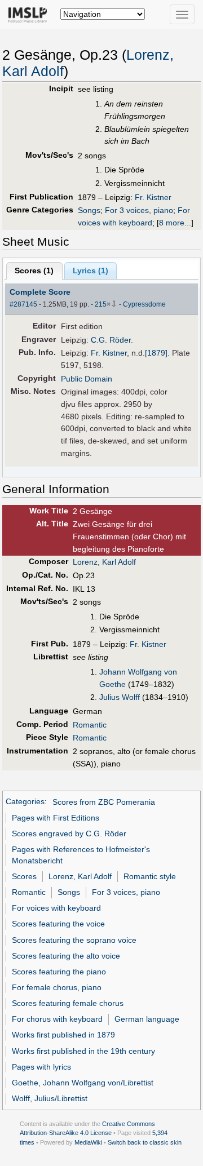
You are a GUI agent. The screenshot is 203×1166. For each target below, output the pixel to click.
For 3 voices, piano (139, 210)
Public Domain (86, 378)
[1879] (156, 352)
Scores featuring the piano (59, 971)
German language (146, 1018)
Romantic (90, 724)
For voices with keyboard (56, 907)
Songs (89, 210)
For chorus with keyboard (57, 1018)
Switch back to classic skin (145, 1142)
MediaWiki (88, 1142)
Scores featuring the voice (58, 923)
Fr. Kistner (153, 197)
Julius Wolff (119, 697)
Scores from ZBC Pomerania (103, 801)
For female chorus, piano (57, 987)
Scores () (34, 270)
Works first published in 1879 (63, 1034)
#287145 (23, 304)
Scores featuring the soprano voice (74, 940)
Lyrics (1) (90, 270)
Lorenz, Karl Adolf (104, 561)
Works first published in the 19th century (83, 1051)
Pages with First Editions (55, 817)
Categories (25, 801)
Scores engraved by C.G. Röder (69, 833)
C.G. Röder (111, 339)
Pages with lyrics (41, 1066)
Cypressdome (144, 304)
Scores (24, 876)
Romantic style (149, 876)
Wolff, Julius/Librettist (49, 1098)
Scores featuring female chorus (67, 1003)
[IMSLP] (30, 14)
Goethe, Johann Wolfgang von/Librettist (82, 1082)
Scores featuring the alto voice (66, 955)
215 (101, 304)
